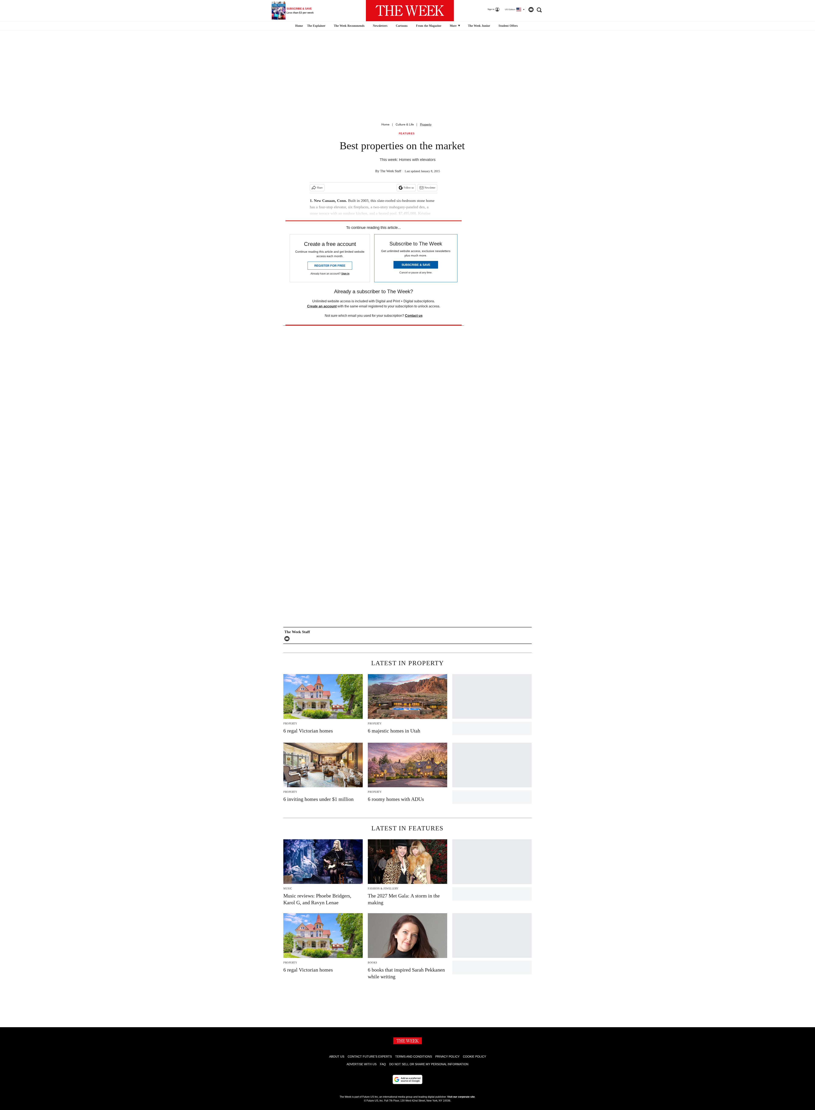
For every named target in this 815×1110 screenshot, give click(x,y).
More (453, 25)
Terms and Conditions (413, 1056)
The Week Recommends (349, 25)
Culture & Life (405, 124)
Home (385, 124)
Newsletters (380, 25)
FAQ (383, 1064)
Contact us (414, 315)
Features (407, 133)
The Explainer (316, 25)
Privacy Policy (447, 1056)
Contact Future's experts (370, 1056)
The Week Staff (390, 171)
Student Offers (508, 25)
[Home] (298, 26)
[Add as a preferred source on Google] (407, 1079)
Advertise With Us (362, 1064)
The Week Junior (479, 25)
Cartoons (402, 25)
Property (425, 124)
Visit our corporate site (461, 1096)
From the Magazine (428, 25)
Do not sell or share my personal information (428, 1064)
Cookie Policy (474, 1056)
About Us (336, 1056)
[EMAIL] (288, 638)
